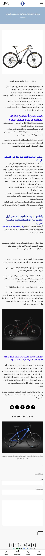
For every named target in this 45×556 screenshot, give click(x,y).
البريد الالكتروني (39, 489)
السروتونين (29, 169)
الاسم (41, 479)
